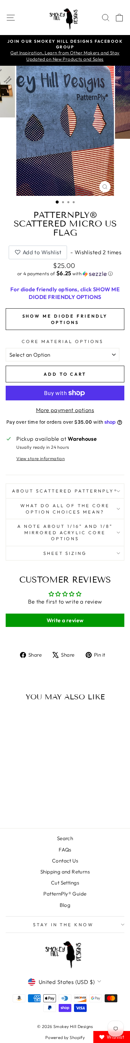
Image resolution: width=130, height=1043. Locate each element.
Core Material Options (62, 341)
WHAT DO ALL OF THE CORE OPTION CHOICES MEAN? (65, 508)
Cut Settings (65, 883)
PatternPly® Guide (64, 894)
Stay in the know (63, 924)
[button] (65, 273)
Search (65, 838)
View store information (40, 458)
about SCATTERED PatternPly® (65, 490)
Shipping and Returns (65, 871)
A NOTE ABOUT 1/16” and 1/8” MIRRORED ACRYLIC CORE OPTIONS (64, 532)
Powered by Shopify (65, 1037)
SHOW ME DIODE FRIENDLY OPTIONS (65, 319)
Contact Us (65, 860)
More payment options (65, 409)
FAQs (65, 849)
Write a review (65, 620)
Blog (65, 905)
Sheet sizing (65, 553)
